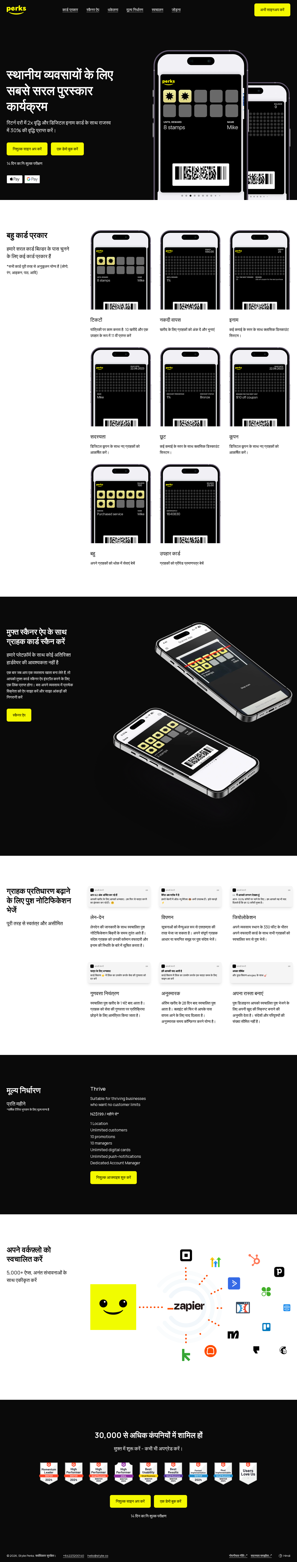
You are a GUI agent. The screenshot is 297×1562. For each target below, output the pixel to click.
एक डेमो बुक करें (67, 149)
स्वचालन (157, 9)
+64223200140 (73, 1556)
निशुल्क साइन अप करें (27, 149)
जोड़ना (176, 9)
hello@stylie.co (97, 1556)
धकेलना (113, 9)
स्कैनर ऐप (92, 9)
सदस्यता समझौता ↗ (261, 1556)
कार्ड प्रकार (70, 9)
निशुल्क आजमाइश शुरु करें (113, 1177)
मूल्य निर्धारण (134, 9)
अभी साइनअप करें (272, 9)
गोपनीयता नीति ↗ (238, 1556)
